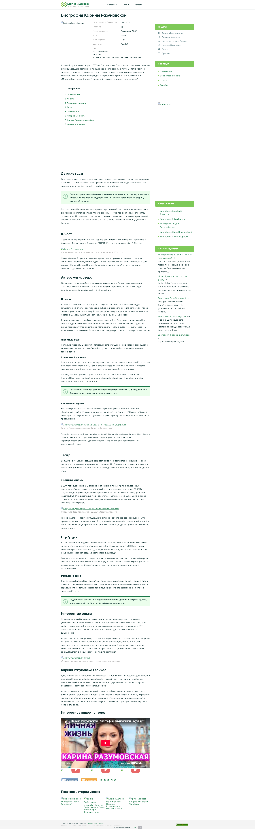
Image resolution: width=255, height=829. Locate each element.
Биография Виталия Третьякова (174, 335)
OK (140, 827)
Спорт (165, 49)
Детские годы (73, 94)
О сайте (164, 85)
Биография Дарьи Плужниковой (176, 232)
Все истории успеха (170, 75)
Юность (70, 99)
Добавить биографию (96, 823)
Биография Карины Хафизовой (70, 802)
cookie (133, 827)
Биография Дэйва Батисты (173, 219)
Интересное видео (76, 124)
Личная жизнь (73, 111)
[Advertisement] (105, 144)
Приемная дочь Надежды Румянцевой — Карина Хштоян (114, 805)
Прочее (165, 53)
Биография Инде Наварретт (174, 236)
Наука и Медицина (171, 45)
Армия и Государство (172, 33)
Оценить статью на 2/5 (105, 780)
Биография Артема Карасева (138, 802)
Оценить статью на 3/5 (108, 780)
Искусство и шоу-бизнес (174, 41)
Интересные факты (76, 116)
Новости (138, 4)
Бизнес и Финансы (171, 37)
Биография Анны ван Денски (172, 316)
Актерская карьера (76, 103)
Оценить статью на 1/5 (101, 780)
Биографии (112, 4)
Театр (70, 107)
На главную (166, 71)
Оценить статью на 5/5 (115, 780)
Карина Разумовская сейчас (80, 120)
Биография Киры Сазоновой (172, 298)
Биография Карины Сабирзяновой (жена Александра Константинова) (94, 808)
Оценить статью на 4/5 (111, 780)
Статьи (126, 4)
